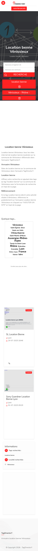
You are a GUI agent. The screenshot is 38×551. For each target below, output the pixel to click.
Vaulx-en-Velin (17, 230)
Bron (23, 228)
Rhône (13, 246)
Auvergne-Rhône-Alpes (18, 239)
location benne (9, 455)
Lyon (21, 248)
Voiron (15, 254)
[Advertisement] (19, 123)
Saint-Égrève (15, 228)
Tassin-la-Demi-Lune (18, 243)
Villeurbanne (17, 232)
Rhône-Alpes (13, 252)
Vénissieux (17, 224)
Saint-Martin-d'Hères (18, 236)
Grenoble (14, 249)
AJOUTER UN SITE (19, 8)
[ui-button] (19, 86)
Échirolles (21, 246)
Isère (20, 254)
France (22, 251)
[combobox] (19, 65)
